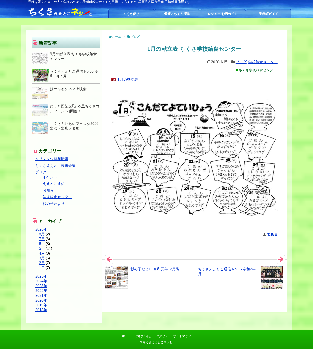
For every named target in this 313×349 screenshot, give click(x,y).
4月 (42, 253)
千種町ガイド (268, 14)
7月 (42, 239)
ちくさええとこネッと (158, 342)
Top (302, 338)
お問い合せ (143, 336)
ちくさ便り (131, 14)
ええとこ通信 (54, 184)
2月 (42, 263)
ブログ (241, 62)
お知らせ (50, 190)
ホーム (126, 336)
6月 (42, 244)
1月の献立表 (128, 80)
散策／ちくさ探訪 (177, 14)
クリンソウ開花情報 (51, 159)
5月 (42, 248)
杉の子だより (54, 204)
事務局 (272, 235)
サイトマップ (182, 336)
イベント (50, 177)
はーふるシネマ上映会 (68, 89)
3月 (42, 258)
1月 (42, 268)
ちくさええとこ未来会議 (55, 166)
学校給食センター (263, 62)
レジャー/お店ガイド (223, 14)
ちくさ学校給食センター (258, 70)
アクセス (162, 336)
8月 (42, 234)
